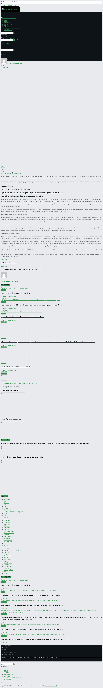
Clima (5, 506)
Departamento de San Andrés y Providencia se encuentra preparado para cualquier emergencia (32, 605)
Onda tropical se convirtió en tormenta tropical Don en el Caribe (22, 457)
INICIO (5, 21)
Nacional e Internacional (11, 550)
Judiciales (7, 50)
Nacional (6, 549)
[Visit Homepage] (8, 5)
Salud (5, 561)
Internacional (8, 540)
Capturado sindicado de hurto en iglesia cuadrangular (21, 383)
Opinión (6, 552)
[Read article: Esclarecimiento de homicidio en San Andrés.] (51, 288)
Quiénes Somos (8, 654)
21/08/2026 (4, 298)
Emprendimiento (9, 531)
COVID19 (6, 515)
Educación (7, 527)
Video (5, 572)
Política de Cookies (9, 651)
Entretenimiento (9, 533)
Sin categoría (8, 563)
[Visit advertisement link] (17, 493)
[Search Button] (14, 40)
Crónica (6, 517)
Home (2, 50)
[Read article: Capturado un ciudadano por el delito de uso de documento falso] (51, 312)
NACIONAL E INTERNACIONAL (12, 28)
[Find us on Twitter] (1, 3)
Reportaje (7, 559)
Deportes (7, 522)
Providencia (7, 556)
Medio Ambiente (9, 547)
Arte (5, 501)
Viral (5, 573)
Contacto (6, 513)
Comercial (7, 508)
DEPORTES (7, 22)
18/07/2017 (4, 460)
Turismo (6, 568)
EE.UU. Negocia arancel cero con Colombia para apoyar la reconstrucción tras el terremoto (30, 595)
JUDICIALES (7, 34)
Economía (7, 524)
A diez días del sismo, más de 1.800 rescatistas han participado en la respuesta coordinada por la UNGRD (35, 639)
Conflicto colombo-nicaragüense (13, 512)
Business (6, 503)
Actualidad (7, 499)
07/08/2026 (4, 322)
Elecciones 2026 (8, 529)
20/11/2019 (4, 446)
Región (6, 557)
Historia (6, 535)
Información (7, 538)
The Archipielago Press (16, 64)
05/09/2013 (4, 65)
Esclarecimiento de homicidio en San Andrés (15, 367)
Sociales (6, 564)
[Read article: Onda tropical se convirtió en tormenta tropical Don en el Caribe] (51, 451)
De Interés (7, 520)
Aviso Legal (7, 646)
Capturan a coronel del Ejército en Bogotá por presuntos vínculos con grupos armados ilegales (32, 193)
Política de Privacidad (10, 653)
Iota (5, 543)
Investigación (8, 542)
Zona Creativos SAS (51, 657)
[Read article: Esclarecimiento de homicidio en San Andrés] (51, 355)
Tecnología (7, 566)
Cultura (6, 519)
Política (6, 554)
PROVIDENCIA (7, 30)
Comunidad (7, 510)
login (6, 387)
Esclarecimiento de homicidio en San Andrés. (15, 189)
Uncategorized (8, 570)
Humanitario (8, 536)
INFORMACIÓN (8, 24)
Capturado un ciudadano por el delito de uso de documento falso (22, 196)
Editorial (6, 526)
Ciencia (6, 505)
